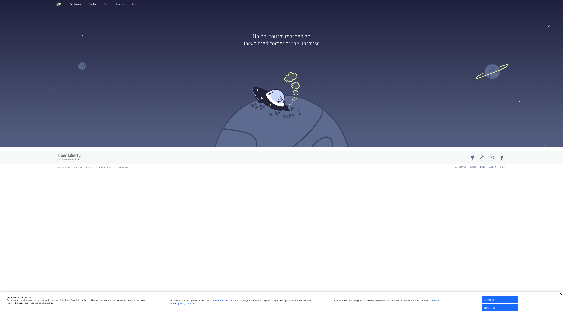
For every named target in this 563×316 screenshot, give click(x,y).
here (436, 300)
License (102, 167)
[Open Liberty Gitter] (501, 157)
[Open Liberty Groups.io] (491, 157)
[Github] (472, 157)
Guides (92, 4)
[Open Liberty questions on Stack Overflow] (482, 157)
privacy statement (186, 303)
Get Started (76, 4)
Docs (106, 4)
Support (120, 4)
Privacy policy (91, 167)
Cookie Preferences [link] (122, 167)
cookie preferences (219, 300)
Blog (134, 4)
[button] (561, 294)
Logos (109, 167)
